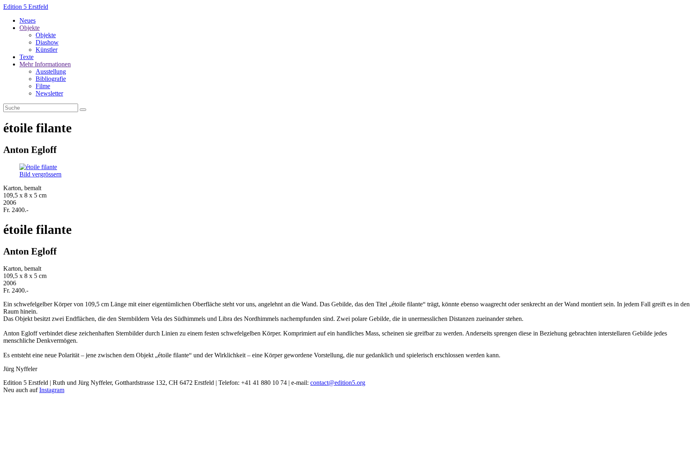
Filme (43, 86)
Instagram (51, 389)
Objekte (29, 27)
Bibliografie (51, 78)
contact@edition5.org (337, 382)
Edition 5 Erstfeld (25, 6)
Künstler (46, 49)
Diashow (47, 42)
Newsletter (49, 93)
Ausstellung (51, 71)
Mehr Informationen (45, 64)
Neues (27, 20)
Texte (26, 56)
